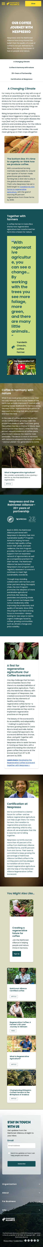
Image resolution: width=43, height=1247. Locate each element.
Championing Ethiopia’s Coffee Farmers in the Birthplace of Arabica (20, 1092)
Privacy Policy (8, 1241)
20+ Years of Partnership (22, 73)
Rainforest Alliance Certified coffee (18, 989)
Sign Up (17, 954)
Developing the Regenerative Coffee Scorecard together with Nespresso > (21, 763)
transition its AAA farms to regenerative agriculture (21, 189)
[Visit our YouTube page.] (38, 1240)
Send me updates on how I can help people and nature (23, 1154)
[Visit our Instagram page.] (28, 1240)
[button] (3, 3)
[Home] (13, 4)
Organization (9, 1184)
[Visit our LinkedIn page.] (32, 1240)
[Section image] (21, 467)
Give (33, 3)
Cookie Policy (18, 1241)
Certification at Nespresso (21, 79)
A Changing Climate (21, 62)
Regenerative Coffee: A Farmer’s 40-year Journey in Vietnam (20, 1024)
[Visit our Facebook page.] (25, 1240)
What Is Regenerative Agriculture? (19, 1057)
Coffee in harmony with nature (21, 67)
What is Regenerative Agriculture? (19, 472)
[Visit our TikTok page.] (35, 1240)
